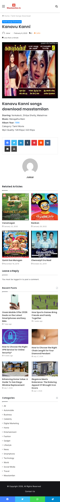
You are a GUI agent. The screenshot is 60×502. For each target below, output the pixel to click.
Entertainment (10, 432)
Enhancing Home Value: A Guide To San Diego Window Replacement (15, 382)
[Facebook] (7, 143)
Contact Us (30, 491)
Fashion (7, 436)
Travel (6, 471)
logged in (18, 279)
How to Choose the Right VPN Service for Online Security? (14, 349)
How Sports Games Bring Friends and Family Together (44, 315)
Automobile (9, 410)
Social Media (9, 467)
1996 (17, 122)
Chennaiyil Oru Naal (41, 260)
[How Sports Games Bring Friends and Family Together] (45, 302)
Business (8, 415)
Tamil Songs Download (21, 16)
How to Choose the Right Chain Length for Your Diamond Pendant (44, 350)
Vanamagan (8, 223)
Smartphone (9, 454)
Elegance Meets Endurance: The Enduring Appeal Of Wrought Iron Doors (44, 383)
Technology (9, 458)
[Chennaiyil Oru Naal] (44, 244)
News (6, 449)
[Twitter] (14, 143)
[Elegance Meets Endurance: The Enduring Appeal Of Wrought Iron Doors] (45, 368)
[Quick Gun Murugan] (15, 244)
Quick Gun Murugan (12, 260)
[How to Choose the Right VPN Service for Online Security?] (15, 336)
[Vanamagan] (15, 206)
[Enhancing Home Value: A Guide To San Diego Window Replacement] (15, 368)
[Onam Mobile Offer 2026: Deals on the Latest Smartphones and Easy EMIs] (15, 302)
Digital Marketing (11, 423)
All (5, 406)
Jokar (8, 33)
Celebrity (8, 419)
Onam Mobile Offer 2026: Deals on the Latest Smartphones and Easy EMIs (15, 317)
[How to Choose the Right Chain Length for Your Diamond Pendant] (45, 337)
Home (6, 16)
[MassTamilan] (14, 6)
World (6, 462)
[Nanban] (44, 206)
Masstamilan (9, 475)
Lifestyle (7, 445)
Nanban (35, 223)
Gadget (7, 441)
